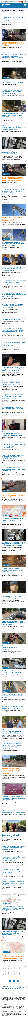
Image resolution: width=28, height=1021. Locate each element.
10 (3, 967)
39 (16, 971)
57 (22, 973)
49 (22, 972)
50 (3, 973)
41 (22, 971)
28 (8, 970)
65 (22, 974)
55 (16, 973)
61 (11, 974)
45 (11, 972)
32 (19, 970)
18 (3, 968)
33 (22, 970)
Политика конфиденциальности (8, 1018)
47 (16, 972)
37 (11, 971)
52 (8, 973)
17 (22, 967)
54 (14, 973)
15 (16, 967)
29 (11, 970)
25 (22, 968)
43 (5, 972)
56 (19, 973)
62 (14, 974)
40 (19, 971)
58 (3, 974)
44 (8, 972)
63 (16, 974)
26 (3, 970)
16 (19, 967)
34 (3, 971)
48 (19, 972)
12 (8, 967)
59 (5, 974)
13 (11, 967)
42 (3, 972)
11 (5, 967)
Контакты (5, 987)
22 (14, 968)
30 (14, 970)
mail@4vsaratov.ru (7, 991)
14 (14, 967)
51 (5, 973)
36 (8, 971)
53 (11, 973)
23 (16, 968)
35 (5, 971)
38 (14, 971)
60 (8, 974)
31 (16, 970)
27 (5, 970)
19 (5, 968)
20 (8, 968)
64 (19, 974)
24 (19, 968)
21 (11, 968)
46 (14, 972)
